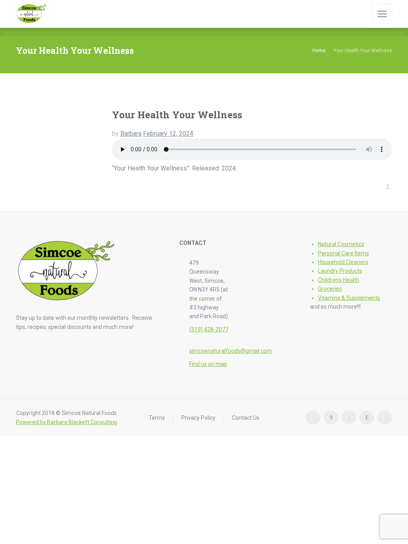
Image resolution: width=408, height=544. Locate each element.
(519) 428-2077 (208, 329)
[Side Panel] (382, 14)
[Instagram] (366, 418)
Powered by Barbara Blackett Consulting (66, 422)
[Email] (313, 418)
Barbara (130, 133)
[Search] (360, 14)
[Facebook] (331, 418)
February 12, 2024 (168, 133)
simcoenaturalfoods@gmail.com (230, 351)
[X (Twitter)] (384, 418)
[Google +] (348, 418)
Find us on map (208, 364)
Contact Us (245, 417)
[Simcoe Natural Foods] (31, 14)
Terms (157, 417)
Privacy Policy (198, 417)
